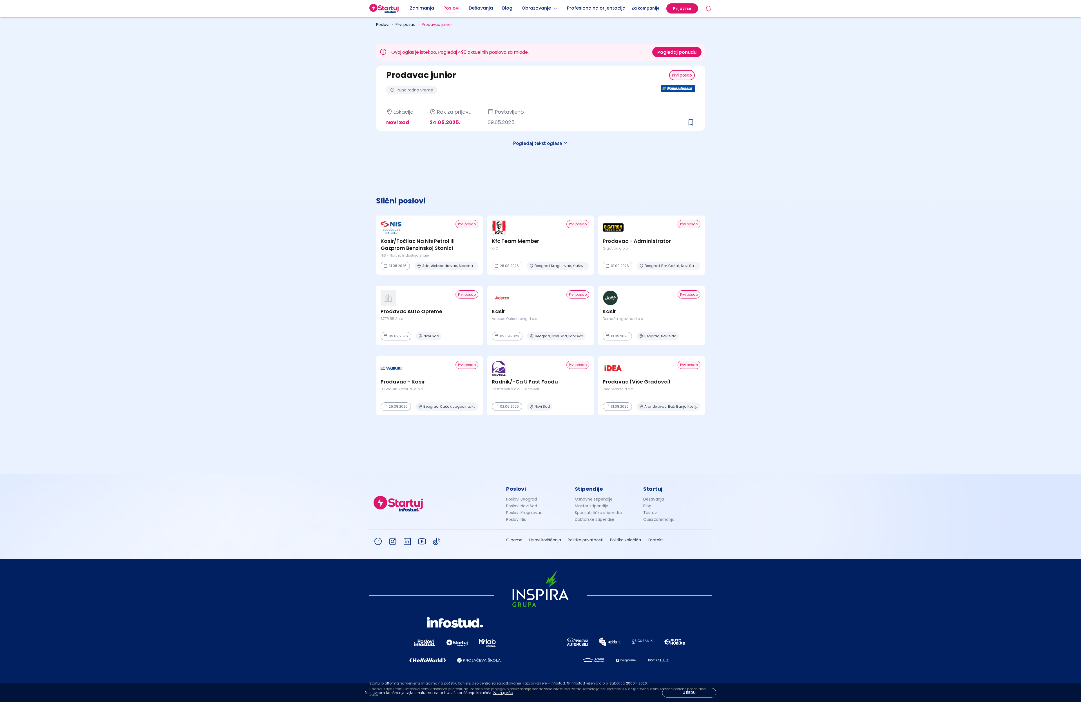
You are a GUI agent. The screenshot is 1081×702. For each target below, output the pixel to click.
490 (462, 52)
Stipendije (589, 488)
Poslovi (382, 24)
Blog (647, 506)
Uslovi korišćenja (545, 540)
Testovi (650, 512)
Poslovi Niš (516, 519)
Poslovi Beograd (521, 499)
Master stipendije (591, 506)
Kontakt (655, 540)
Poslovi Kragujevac (524, 512)
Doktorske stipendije (594, 519)
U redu (689, 693)
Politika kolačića (625, 540)
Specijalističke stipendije (598, 512)
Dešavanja (653, 499)
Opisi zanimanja (658, 519)
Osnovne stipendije (594, 499)
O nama (514, 540)
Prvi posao (406, 24)
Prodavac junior (437, 24)
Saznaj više (503, 692)
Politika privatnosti (585, 540)
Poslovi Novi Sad (521, 506)
